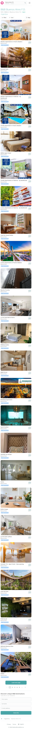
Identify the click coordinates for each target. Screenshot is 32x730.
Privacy (9, 724)
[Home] (1, 718)
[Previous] (2, 30)
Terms (14, 724)
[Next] (29, 30)
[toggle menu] (29, 2)
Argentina (4, 14)
